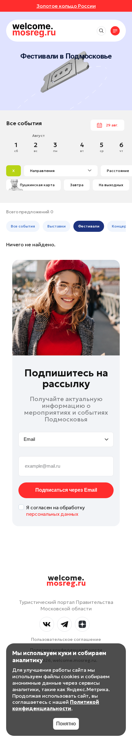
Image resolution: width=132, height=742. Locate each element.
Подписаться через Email (66, 490)
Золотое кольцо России (66, 6)
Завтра (76, 184)
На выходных (111, 184)
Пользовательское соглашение (66, 639)
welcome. (66, 581)
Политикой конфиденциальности (55, 705)
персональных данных (52, 514)
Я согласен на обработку (55, 510)
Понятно (66, 723)
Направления (42, 170)
